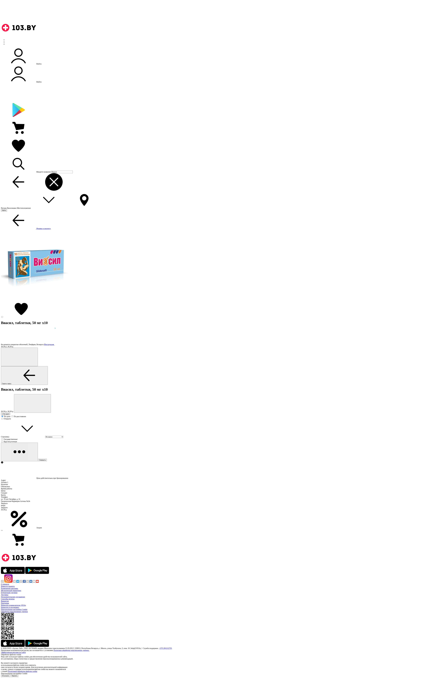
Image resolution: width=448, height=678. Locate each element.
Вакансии (5, 601)
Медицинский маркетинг (11, 591)
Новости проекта (8, 586)
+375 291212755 (165, 648)
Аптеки (9, 42)
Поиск (8, 40)
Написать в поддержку (10, 607)
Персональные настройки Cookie (14, 609)
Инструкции (11, 44)
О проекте (5, 584)
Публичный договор (9, 593)
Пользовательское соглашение (13, 597)
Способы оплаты (7, 599)
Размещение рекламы (9, 588)
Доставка (4, 595)
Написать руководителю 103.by (13, 605)
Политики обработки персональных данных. (71, 650)
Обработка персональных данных (14, 612)
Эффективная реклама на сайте (13, 652)
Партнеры (5, 603)
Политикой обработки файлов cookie (22, 671)
